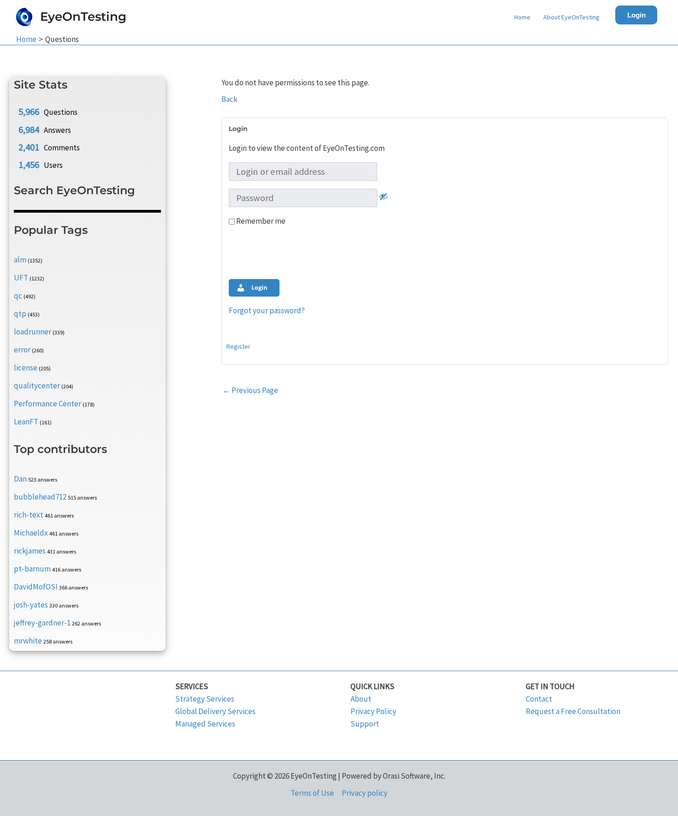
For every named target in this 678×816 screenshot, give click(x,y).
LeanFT (26, 422)
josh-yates (31, 605)
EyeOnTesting (83, 16)
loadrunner (32, 332)
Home (522, 17)
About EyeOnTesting (571, 17)
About (361, 699)
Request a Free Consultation (573, 711)
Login (636, 15)
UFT (21, 278)
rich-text (28, 515)
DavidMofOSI (36, 587)
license (25, 368)
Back (229, 99)
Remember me (260, 221)
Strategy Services (204, 699)
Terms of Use (312, 793)
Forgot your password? (267, 310)
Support (365, 724)
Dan (20, 479)
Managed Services (205, 724)
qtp (20, 314)
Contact (539, 699)
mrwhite (28, 641)
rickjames (30, 551)
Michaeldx (31, 533)
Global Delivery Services (215, 711)
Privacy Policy (373, 711)
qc (18, 296)
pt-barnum (32, 569)
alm (20, 260)
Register (238, 346)
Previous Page (250, 390)
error (22, 350)
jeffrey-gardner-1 (42, 623)
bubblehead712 (40, 497)
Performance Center (47, 404)
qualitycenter (37, 386)
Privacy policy (364, 793)
